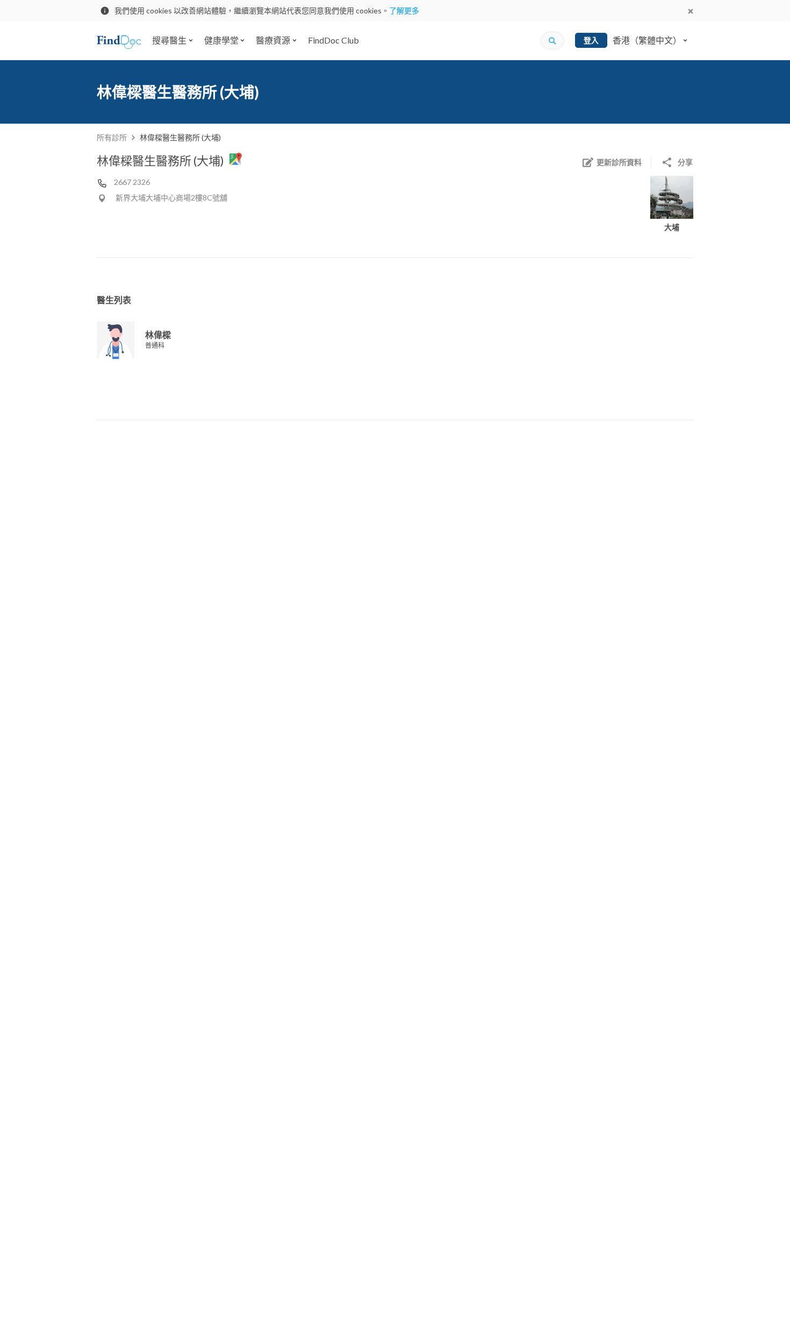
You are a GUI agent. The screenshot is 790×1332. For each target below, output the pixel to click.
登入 (591, 40)
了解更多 (404, 10)
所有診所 (112, 137)
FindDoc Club (333, 40)
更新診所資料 (619, 162)
